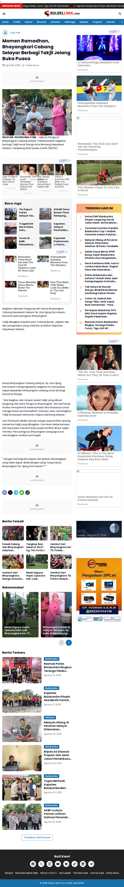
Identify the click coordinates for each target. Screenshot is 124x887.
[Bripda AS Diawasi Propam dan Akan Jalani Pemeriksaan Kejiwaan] (22, 758)
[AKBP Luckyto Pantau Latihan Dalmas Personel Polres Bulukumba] (22, 817)
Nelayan (49, 717)
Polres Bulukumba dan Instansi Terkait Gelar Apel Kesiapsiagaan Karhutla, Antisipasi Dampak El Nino (101, 278)
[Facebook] (4, 492)
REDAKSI (9, 873)
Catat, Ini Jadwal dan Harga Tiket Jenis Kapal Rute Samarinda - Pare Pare (99, 301)
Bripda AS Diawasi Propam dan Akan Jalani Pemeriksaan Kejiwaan (58, 755)
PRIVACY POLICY (48, 873)
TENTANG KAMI (80, 873)
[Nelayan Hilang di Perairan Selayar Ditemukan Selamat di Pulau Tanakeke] (22, 729)
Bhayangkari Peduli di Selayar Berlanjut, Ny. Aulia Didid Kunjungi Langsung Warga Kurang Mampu (58, 630)
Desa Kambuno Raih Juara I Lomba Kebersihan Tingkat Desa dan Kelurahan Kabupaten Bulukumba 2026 (102, 266)
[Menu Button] (4, 14)
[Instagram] (50, 864)
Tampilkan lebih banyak (37, 837)
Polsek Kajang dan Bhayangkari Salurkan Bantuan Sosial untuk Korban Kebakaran (12, 547)
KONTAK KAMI (97, 873)
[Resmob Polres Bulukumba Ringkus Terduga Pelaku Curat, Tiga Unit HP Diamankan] (22, 670)
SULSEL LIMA (54, 883)
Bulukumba (51, 658)
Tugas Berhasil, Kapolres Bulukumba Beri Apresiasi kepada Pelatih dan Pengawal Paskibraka (56, 784)
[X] (10, 492)
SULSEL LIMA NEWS (75, 883)
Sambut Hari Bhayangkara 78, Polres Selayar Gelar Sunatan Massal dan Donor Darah (60, 576)
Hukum (28, 21)
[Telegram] (16, 492)
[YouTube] (58, 864)
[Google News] (66, 864)
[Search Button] (120, 14)
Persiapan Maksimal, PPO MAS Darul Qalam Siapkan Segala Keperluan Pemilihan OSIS (101, 313)
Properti (97, 21)
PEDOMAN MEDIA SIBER (26, 873)
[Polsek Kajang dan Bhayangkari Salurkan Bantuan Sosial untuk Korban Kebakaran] (13, 533)
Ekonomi (41, 21)
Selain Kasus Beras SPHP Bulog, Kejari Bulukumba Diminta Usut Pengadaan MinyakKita (100, 255)
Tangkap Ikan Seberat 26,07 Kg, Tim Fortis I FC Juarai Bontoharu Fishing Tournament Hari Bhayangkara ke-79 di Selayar (37, 547)
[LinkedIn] (83, 864)
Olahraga (69, 21)
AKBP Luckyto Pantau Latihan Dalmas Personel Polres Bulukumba (56, 813)
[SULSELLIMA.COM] (62, 14)
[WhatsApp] (22, 492)
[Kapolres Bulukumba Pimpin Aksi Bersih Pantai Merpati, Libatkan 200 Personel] (22, 699)
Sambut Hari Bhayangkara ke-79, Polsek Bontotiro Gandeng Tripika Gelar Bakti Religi (61, 547)
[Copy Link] (27, 492)
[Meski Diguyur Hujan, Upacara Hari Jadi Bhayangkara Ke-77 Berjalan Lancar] (37, 561)
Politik (16, 21)
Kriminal (55, 21)
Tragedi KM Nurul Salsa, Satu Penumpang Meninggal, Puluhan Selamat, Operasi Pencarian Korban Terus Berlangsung (27, 227)
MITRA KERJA (112, 873)
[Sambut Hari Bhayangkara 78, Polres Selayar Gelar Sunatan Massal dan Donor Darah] (61, 561)
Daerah (110, 21)
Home (5, 21)
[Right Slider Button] (121, 22)
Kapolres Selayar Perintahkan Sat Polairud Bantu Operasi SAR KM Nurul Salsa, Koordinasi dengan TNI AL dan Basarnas (61, 227)
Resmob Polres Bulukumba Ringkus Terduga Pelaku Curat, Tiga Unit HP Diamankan (58, 667)
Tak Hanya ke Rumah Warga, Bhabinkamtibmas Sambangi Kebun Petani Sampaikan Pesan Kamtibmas (101, 290)
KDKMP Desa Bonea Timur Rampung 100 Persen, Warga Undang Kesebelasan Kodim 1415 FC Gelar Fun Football (61, 212)
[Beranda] (5, 33)
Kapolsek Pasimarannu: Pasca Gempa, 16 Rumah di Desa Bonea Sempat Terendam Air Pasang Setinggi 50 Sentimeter (61, 241)
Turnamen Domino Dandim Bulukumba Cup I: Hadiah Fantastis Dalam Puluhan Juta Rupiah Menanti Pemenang (101, 231)
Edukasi (84, 21)
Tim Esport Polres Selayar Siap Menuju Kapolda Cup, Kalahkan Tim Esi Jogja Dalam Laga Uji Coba (27, 212)
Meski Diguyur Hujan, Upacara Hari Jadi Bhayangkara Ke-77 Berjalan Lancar (35, 576)
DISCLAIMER (65, 873)
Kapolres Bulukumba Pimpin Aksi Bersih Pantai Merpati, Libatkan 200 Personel (57, 696)
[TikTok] (75, 864)
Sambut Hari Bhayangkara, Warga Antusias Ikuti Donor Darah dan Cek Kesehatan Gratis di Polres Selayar (12, 576)
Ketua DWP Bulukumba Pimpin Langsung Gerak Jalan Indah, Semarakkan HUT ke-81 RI (100, 219)
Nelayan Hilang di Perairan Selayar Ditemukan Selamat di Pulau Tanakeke (56, 726)
